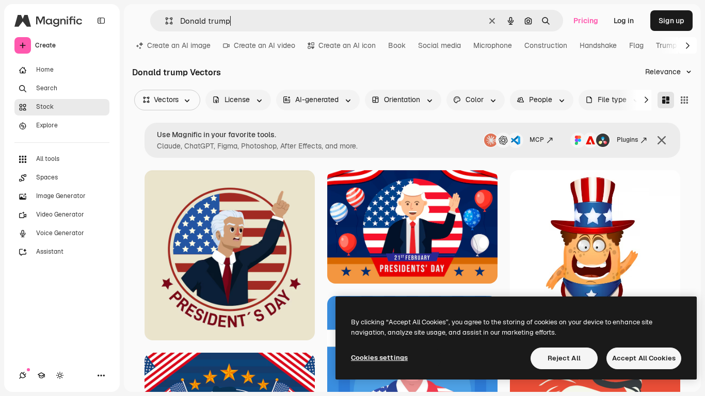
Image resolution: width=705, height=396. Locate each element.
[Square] (684, 100)
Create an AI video (264, 45)
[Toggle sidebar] (101, 20)
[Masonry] (666, 100)
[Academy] (41, 375)
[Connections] (22, 375)
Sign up (671, 20)
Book (397, 45)
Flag (636, 45)
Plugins (627, 140)
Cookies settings (379, 357)
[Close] (661, 140)
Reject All (564, 358)
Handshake (598, 45)
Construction (545, 45)
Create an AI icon (347, 45)
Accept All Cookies (644, 358)
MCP (537, 140)
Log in (624, 20)
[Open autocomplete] (165, 21)
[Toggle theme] (60, 375)
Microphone (492, 45)
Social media (439, 45)
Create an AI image (179, 45)
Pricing (585, 20)
